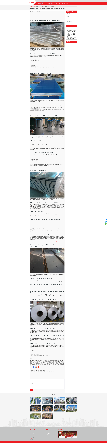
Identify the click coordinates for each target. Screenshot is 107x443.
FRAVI (42, 363)
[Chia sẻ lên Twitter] (35, 367)
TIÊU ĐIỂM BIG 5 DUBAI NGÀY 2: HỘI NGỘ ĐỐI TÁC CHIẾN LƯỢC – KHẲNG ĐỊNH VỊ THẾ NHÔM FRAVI (71, 37)
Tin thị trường (48, 432)
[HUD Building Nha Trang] (71, 400)
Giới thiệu (48, 3)
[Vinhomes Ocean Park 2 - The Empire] (47, 416)
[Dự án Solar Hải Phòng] (35, 400)
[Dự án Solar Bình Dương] (47, 400)
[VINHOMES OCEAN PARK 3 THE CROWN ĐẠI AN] (35, 416)
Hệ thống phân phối (62, 3)
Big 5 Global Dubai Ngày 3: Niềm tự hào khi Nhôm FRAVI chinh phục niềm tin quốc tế (72, 34)
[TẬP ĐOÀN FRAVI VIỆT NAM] (32, 2)
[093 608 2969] (106, 224)
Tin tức (47, 434)
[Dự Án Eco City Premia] (47, 408)
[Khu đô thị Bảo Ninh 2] (35, 408)
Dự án (67, 3)
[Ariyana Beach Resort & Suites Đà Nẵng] (71, 408)
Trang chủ (39, 3)
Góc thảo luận (48, 433)
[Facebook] (106, 219)
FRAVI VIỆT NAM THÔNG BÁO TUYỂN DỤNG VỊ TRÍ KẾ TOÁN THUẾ (39, 370)
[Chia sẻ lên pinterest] (36, 367)
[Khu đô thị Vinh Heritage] (59, 408)
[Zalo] (106, 222)
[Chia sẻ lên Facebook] (33, 367)
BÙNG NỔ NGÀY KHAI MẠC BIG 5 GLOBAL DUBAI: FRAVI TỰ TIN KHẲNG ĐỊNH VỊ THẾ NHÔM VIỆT (43, 375)
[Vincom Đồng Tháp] (59, 400)
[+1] (38, 367)
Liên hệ (56, 3)
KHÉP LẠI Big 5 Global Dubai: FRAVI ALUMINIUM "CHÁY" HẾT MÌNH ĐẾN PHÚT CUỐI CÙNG (42, 371)
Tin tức (68, 18)
